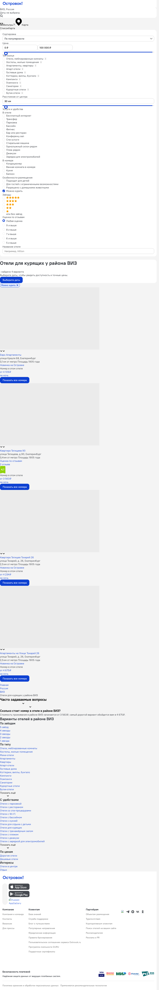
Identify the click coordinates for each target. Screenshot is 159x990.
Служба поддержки (38, 918)
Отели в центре (9, 866)
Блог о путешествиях (39, 923)
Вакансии (7, 923)
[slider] (6, 53)
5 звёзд (4, 727)
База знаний (35, 914)
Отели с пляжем (9, 834)
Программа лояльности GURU (44, 947)
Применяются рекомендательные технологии (83, 985)
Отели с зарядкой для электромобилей (22, 841)
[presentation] (78, 38)
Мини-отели (7, 755)
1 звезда (4, 740)
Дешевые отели (9, 859)
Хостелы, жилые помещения (16, 751)
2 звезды (5, 737)
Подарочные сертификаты (42, 951)
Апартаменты (7, 758)
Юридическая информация (42, 932)
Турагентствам (93, 918)
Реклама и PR (93, 937)
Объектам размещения (97, 914)
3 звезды (5, 733)
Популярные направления (42, 928)
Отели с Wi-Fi (8, 813)
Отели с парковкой (10, 803)
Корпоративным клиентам (99, 923)
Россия (4, 688)
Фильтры (8, 24)
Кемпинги (5, 775)
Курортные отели (10, 785)
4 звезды (5, 730)
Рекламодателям (94, 932)
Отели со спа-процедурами (15, 810)
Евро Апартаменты (10, 354)
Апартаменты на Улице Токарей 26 (19, 653)
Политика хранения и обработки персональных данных (30, 985)
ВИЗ (2, 691)
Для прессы (8, 928)
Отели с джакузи (9, 837)
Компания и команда (13, 914)
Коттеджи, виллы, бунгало (15, 772)
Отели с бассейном (11, 817)
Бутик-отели (7, 789)
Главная (4, 684)
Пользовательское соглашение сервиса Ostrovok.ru (55, 942)
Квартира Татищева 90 (12, 450)
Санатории (6, 782)
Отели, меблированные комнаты (18, 748)
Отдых (3, 869)
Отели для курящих (11, 827)
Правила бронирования (40, 937)
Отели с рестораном (11, 807)
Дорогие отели (8, 855)
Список (4, 28)
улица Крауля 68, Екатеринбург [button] (18, 358)
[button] (78, 12)
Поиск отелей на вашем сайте (101, 928)
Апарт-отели (7, 765)
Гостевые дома (8, 768)
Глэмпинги (6, 779)
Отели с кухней (8, 820)
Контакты (7, 918)
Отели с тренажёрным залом (16, 831)
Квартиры (5, 761)
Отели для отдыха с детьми (15, 824)
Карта (11, 28)
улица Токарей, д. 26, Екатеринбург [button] (20, 560)
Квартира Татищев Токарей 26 (17, 557)
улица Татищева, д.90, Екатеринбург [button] (20, 454)
